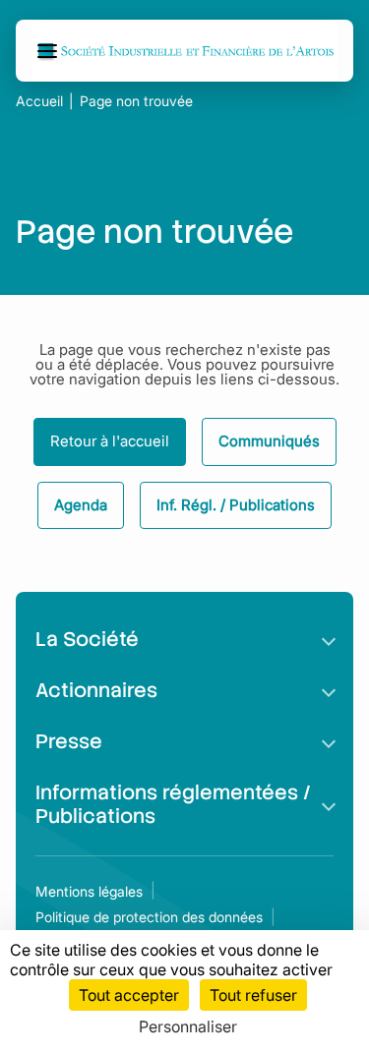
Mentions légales (89, 891)
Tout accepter (129, 995)
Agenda (80, 505)
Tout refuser (253, 995)
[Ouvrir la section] (329, 639)
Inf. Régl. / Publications (235, 505)
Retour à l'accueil (109, 441)
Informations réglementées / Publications (173, 804)
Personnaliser (188, 1026)
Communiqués (269, 441)
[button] (50, 51)
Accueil (39, 101)
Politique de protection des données (149, 916)
